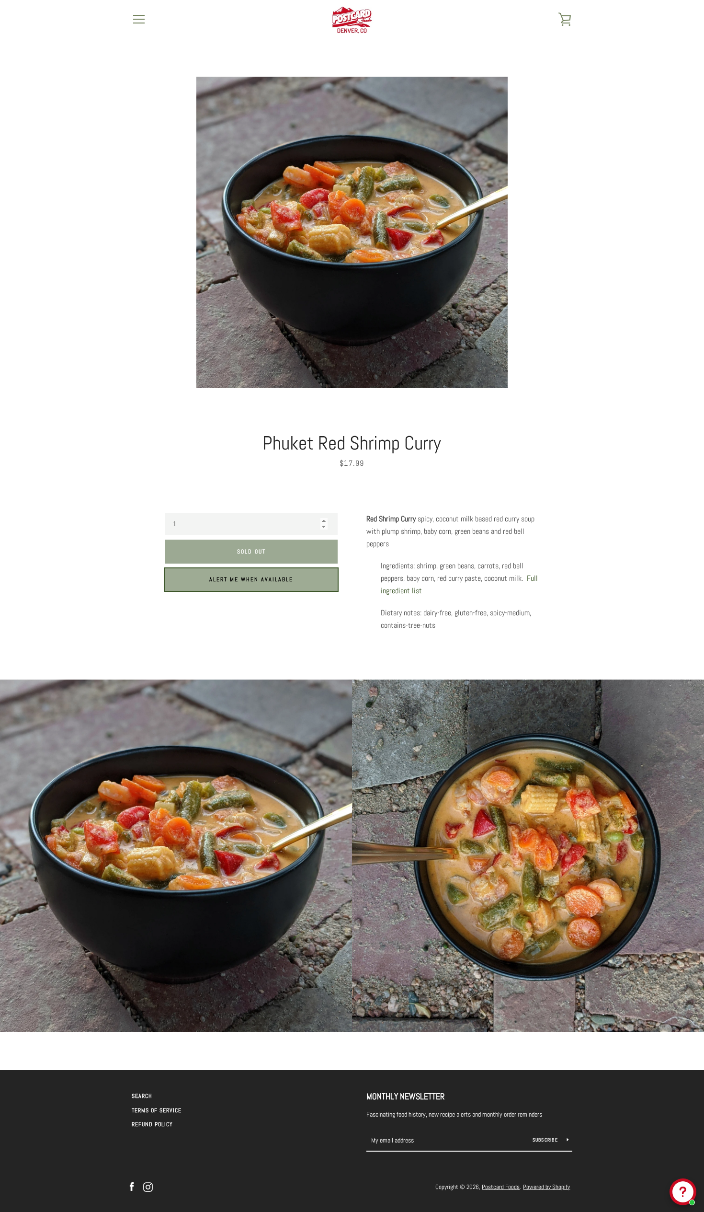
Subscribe (546, 1140)
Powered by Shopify (546, 1187)
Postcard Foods (501, 1187)
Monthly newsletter (405, 1096)
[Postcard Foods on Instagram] (148, 1186)
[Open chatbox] (683, 1191)
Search (142, 1096)
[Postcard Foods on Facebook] (131, 1186)
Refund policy (152, 1124)
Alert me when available (251, 579)
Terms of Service (157, 1110)
